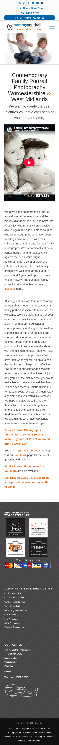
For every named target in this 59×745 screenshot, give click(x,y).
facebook (9, 288)
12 (33, 61)
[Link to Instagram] (24, 2)
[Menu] (50, 27)
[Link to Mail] (42, 3)
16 (43, 61)
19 (50, 61)
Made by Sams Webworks (29, 740)
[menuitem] (50, 27)
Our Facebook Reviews (14, 602)
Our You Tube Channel (14, 597)
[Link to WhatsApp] (20, 2)
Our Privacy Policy (12, 593)
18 (48, 61)
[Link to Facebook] (29, 2)
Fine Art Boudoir (11, 619)
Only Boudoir (10, 615)
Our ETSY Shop (30, 12)
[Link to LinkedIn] (37, 2)
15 (40, 61)
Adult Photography (12, 623)
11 (31, 61)
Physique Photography (14, 627)
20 (52, 61)
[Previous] (2, 48)
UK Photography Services (15, 610)
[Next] (56, 48)
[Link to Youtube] (33, 2)
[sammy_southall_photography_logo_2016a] (24, 27)
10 (28, 61)
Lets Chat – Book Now (30, 8)
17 (45, 61)
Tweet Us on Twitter (13, 606)
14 (38, 61)
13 (35, 61)
